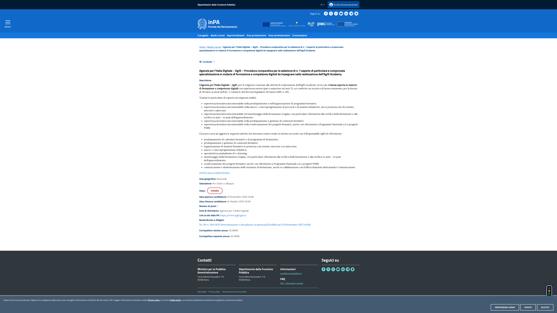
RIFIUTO (528, 307)
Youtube (341, 14)
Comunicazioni (299, 35)
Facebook (326, 14)
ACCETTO (545, 307)
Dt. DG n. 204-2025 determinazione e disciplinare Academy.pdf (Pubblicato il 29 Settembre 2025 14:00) (255, 224)
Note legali (202, 291)
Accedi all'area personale (345, 4)
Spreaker (356, 14)
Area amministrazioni (279, 35)
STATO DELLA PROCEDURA (214, 173)
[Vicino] (555, 297)
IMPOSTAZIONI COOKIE (505, 307)
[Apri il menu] (8, 22)
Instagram (336, 14)
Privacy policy (154, 300)
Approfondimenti (235, 35)
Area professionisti (256, 35)
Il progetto (203, 35)
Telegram (351, 14)
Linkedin (346, 14)
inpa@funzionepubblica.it (291, 273)
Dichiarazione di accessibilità (235, 291)
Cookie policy (175, 300)
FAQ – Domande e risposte (291, 283)
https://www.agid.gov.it (233, 215)
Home (202, 47)
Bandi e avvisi (218, 35)
